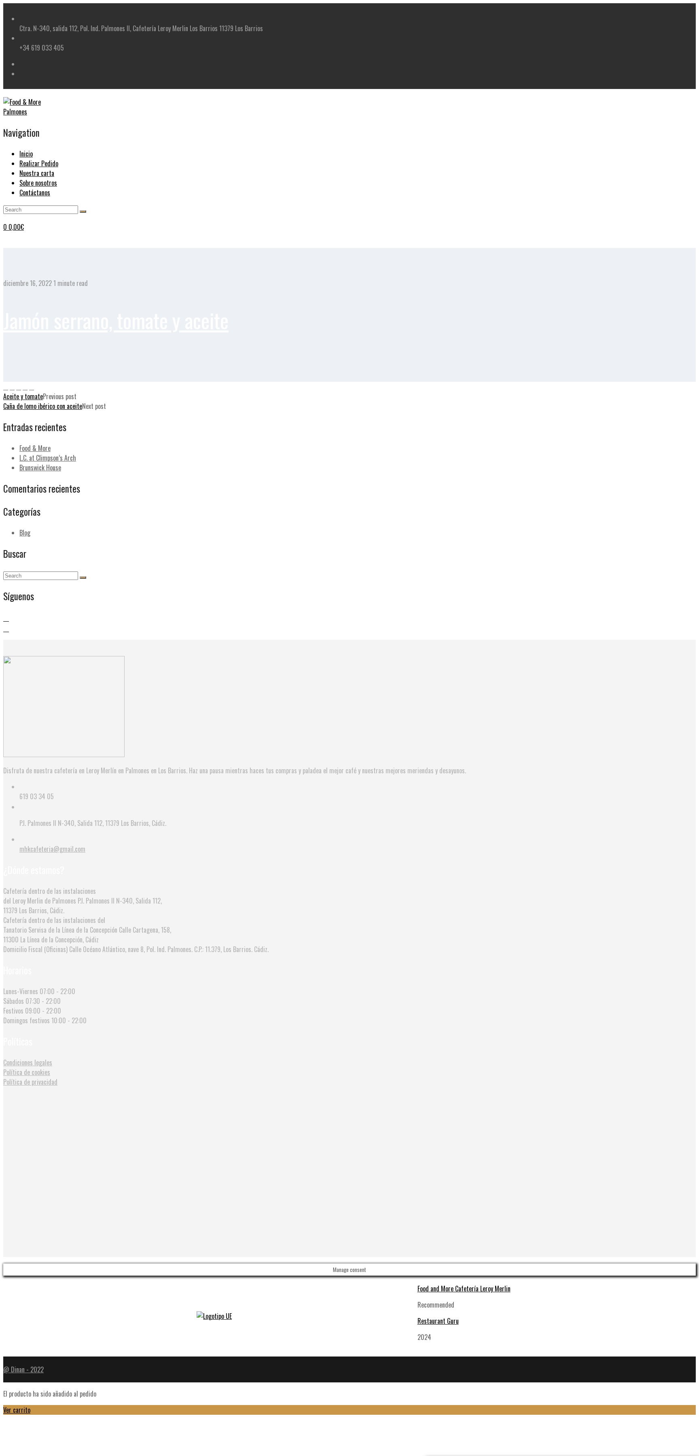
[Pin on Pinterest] (18, 387)
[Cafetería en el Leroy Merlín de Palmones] (31, 111)
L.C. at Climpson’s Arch (47, 458)
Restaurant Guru (438, 1321)
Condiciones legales (27, 1062)
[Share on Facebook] (5, 387)
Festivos (13, 1011)
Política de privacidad (30, 1082)
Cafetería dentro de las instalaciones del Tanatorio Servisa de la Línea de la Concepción (60, 925)
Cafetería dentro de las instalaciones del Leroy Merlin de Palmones (49, 896)
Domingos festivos (26, 1020)
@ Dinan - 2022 (23, 1369)
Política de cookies (26, 1072)
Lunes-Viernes (20, 991)
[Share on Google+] (25, 387)
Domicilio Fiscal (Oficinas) (35, 949)
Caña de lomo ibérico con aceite (42, 406)
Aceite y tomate (23, 396)
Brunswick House (40, 467)
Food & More (35, 448)
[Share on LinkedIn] (31, 387)
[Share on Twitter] (12, 387)
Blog (24, 533)
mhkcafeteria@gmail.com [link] (52, 849)
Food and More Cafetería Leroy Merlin (463, 1288)
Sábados (13, 1001)
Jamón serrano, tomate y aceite (116, 320)
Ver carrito (16, 1410)
